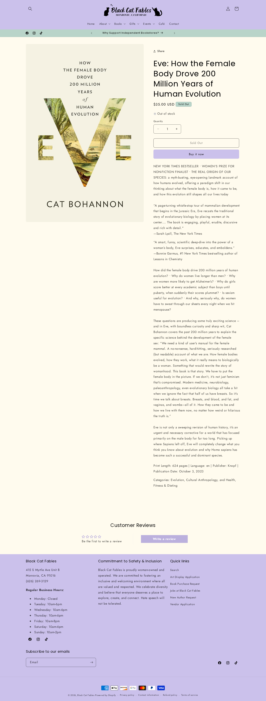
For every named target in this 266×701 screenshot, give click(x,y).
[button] (30, 8)
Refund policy (170, 695)
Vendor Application (182, 604)
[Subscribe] (91, 662)
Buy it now (196, 154)
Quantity (158, 121)
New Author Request (183, 597)
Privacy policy (127, 695)
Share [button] (161, 51)
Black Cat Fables (85, 695)
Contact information (148, 695)
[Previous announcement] (91, 33)
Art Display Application (185, 577)
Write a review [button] (164, 539)
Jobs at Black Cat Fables (185, 591)
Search (174, 570)
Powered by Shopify (105, 695)
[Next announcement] (174, 33)
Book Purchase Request (185, 584)
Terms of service (189, 695)
